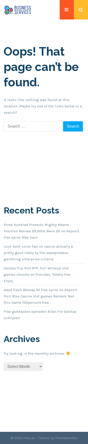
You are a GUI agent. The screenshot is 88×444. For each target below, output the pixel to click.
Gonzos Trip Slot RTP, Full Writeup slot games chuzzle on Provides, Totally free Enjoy (37, 274)
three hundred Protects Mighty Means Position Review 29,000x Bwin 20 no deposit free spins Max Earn (41, 231)
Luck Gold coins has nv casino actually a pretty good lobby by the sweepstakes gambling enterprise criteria (38, 252)
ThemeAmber (66, 438)
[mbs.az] (18, 10)
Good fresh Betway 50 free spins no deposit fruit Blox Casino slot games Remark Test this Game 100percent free (40, 296)
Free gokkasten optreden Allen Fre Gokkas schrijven (40, 314)
